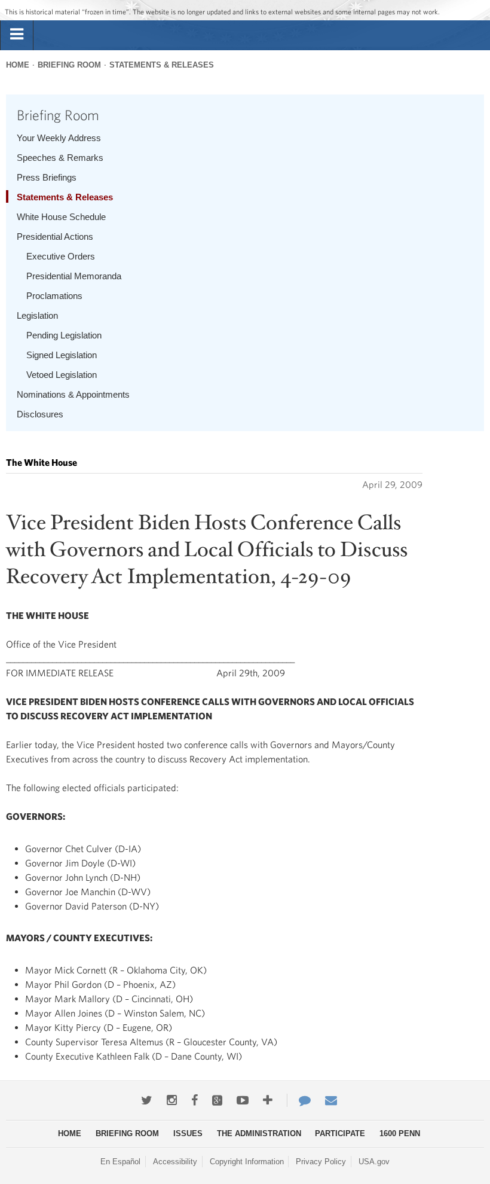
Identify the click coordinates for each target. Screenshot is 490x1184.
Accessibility (175, 1161)
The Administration (259, 1133)
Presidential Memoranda (73, 276)
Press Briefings (46, 177)
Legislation (37, 315)
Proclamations (54, 296)
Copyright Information (247, 1161)
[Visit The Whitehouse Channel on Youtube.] (243, 1100)
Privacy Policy (321, 1161)
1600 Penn (399, 1133)
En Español (120, 1161)
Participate (340, 1133)
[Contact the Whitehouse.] (299, 1100)
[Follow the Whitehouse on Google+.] (217, 1100)
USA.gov (374, 1161)
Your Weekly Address (59, 138)
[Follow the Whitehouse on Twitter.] (146, 1100)
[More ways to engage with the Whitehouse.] (267, 1100)
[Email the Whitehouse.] (331, 1100)
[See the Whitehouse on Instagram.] (172, 1100)
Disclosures (40, 414)
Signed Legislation (61, 355)
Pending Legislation (64, 335)
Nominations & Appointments (73, 394)
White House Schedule (61, 217)
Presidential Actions (55, 236)
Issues (188, 1133)
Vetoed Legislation (61, 375)
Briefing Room (69, 64)
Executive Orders (60, 256)
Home (17, 64)
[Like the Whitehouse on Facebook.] (194, 1100)
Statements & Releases (161, 64)
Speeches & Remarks (60, 157)
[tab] (16, 34)
